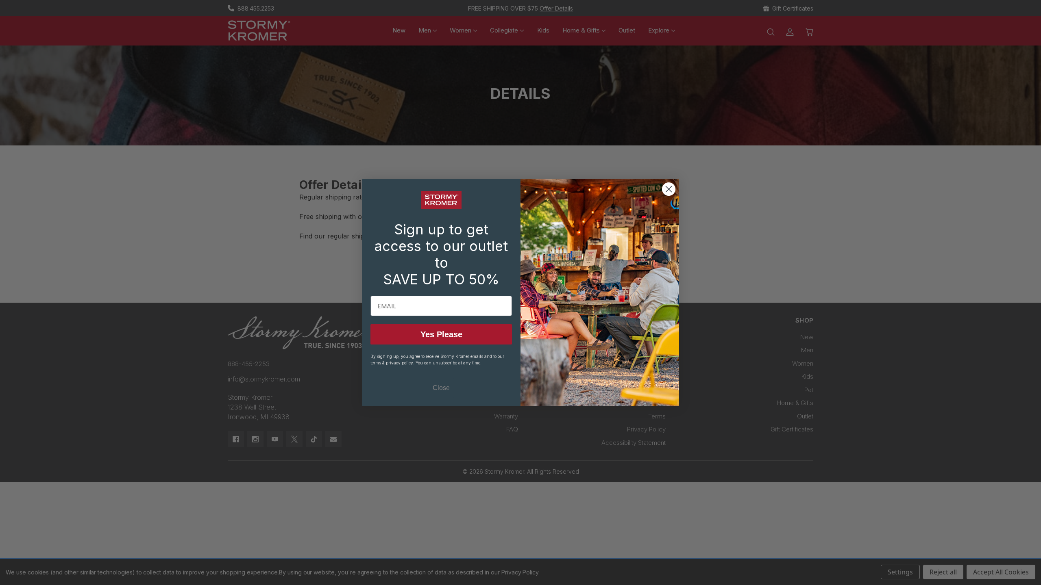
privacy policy (399, 362)
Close (441, 387)
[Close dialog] (669, 189)
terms (375, 362)
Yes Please (441, 334)
